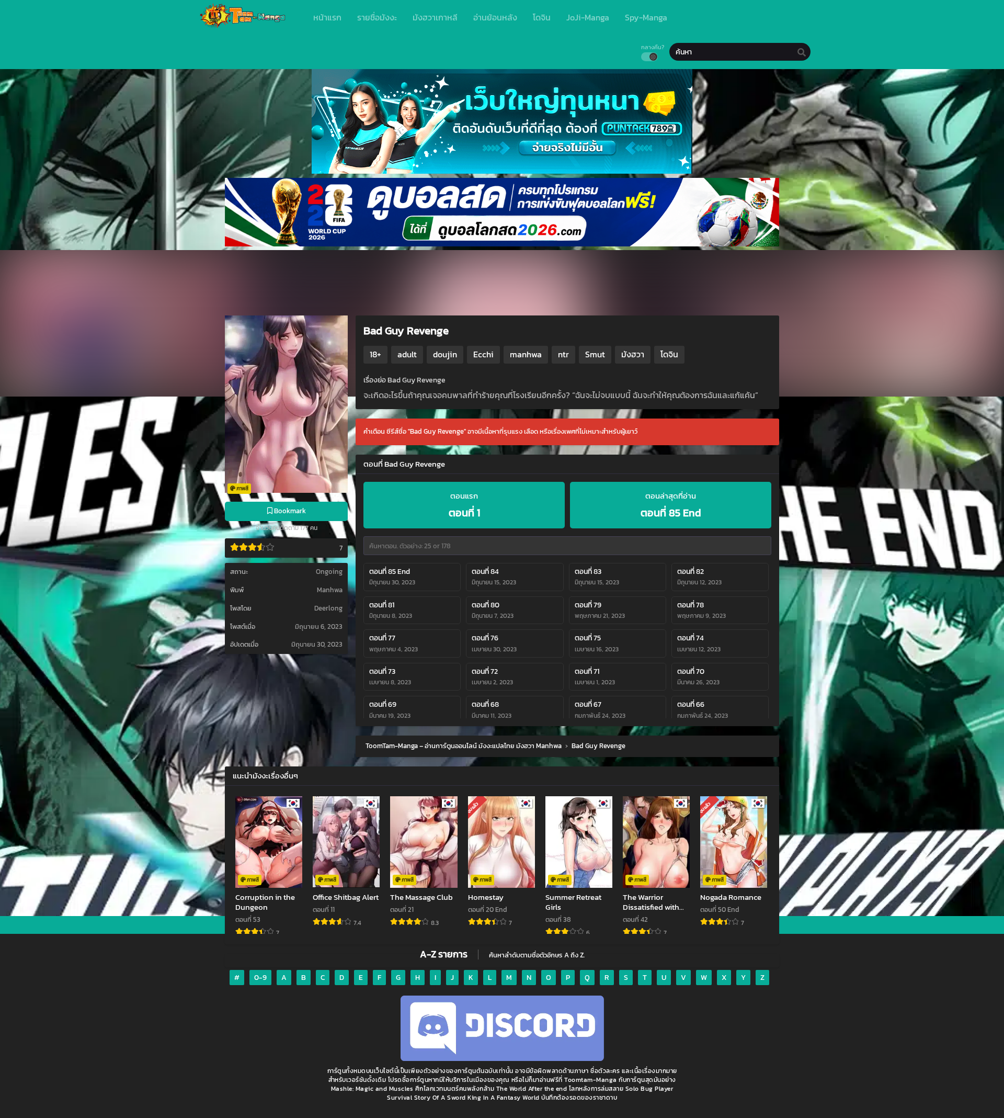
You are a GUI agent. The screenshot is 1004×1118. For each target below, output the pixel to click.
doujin (445, 354)
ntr (563, 354)
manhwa (526, 354)
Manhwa (330, 590)
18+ (375, 354)
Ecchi (483, 354)
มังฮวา (632, 354)
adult (407, 354)
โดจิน (669, 354)
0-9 (260, 977)
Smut (595, 354)
